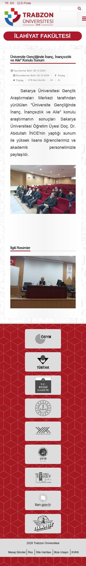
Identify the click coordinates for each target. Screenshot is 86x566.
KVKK (75, 552)
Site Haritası (43, 552)
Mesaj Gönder (17, 552)
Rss (30, 552)
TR (6, 3)
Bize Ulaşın (61, 552)
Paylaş (61, 75)
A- (59, 80)
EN (12, 3)
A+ (51, 80)
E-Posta (25, 3)
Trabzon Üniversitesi (46, 543)
